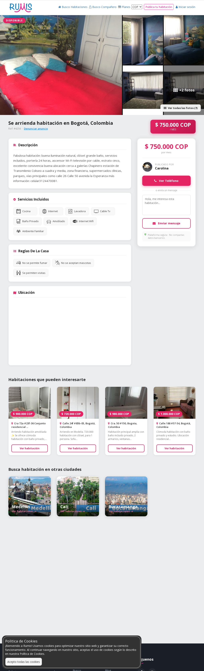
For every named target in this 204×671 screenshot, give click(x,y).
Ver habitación (29, 448)
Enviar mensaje (168, 223)
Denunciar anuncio (36, 128)
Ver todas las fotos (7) (182, 108)
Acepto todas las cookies (23, 662)
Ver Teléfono (168, 181)
